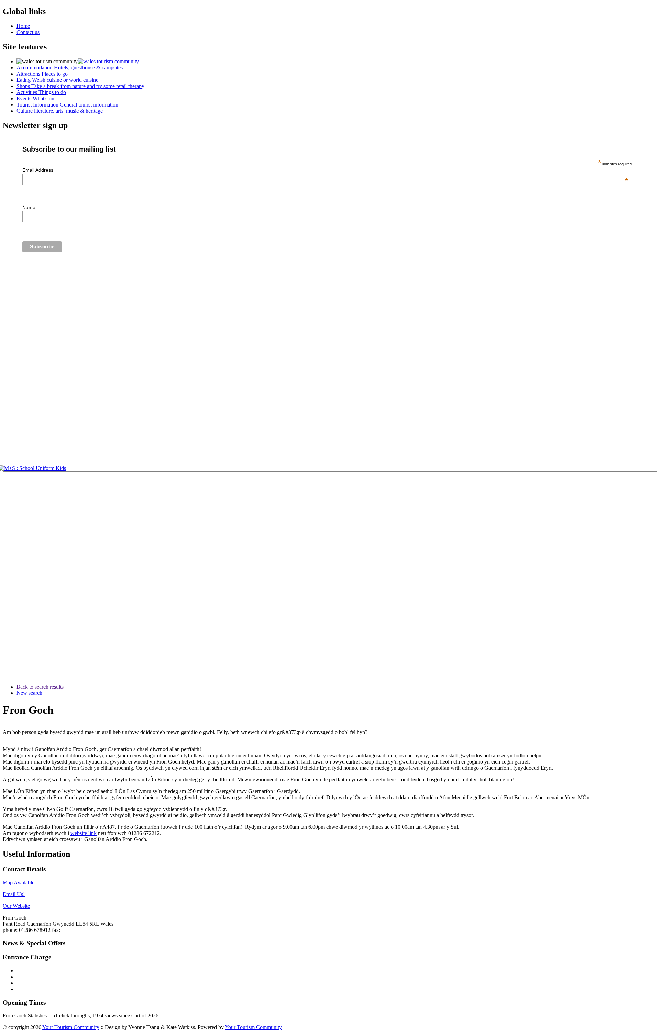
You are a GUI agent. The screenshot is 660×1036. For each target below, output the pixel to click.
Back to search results (40, 687)
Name (28, 207)
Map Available (18, 882)
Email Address (325, 170)
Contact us (28, 32)
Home (23, 26)
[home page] (108, 61)
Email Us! (14, 894)
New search (29, 693)
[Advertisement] (23, 575)
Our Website (16, 906)
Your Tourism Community (70, 1027)
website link (83, 833)
